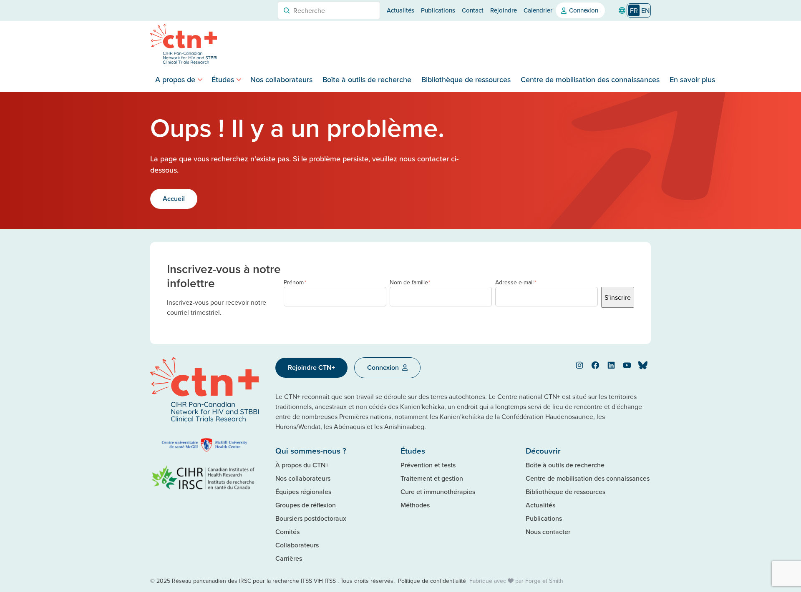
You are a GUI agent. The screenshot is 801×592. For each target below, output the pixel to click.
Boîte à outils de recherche (366, 79)
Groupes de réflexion (305, 504)
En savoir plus (692, 79)
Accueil (174, 198)
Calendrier (538, 10)
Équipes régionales (303, 491)
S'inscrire (618, 297)
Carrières (288, 558)
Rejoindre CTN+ (311, 367)
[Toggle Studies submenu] (239, 79)
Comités (287, 531)
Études (223, 79)
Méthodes (415, 504)
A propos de (175, 79)
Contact (473, 10)
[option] (645, 10)
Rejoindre (503, 10)
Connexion (583, 10)
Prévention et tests (428, 464)
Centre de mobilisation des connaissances (590, 79)
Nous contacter (548, 531)
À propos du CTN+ (302, 464)
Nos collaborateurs (281, 79)
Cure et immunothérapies (437, 491)
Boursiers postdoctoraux (310, 518)
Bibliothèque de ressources (466, 79)
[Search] (287, 10)
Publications (438, 10)
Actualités (400, 10)
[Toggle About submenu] (200, 79)
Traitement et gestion (431, 478)
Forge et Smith (544, 581)
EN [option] (645, 10)
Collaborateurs (297, 544)
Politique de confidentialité (432, 581)
